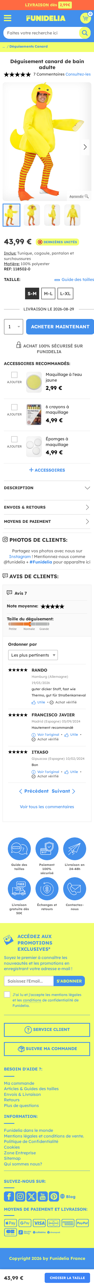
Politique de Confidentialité (31, 1141)
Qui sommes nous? (23, 1163)
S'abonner (69, 981)
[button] (85, 147)
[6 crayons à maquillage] (34, 414)
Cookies (12, 1147)
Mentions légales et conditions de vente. (44, 1136)
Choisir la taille (67, 1278)
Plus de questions (21, 1105)
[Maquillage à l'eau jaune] (34, 382)
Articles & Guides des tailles (31, 1088)
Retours (12, 1099)
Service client (51, 1029)
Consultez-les (78, 74)
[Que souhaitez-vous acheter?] (7, 18)
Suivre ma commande (51, 1048)
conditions (32, 1000)
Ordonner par (22, 644)
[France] (9, 1197)
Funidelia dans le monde (28, 1130)
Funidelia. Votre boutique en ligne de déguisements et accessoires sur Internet (46, 18)
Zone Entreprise (20, 1152)
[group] (11, 215)
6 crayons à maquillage (57, 409)
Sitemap (12, 1158)
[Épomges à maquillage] (34, 446)
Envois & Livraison (22, 1094)
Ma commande (19, 1083)
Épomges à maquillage (57, 441)
